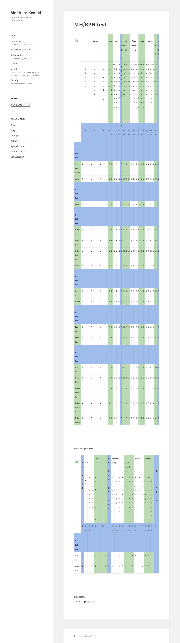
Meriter (14, 63)
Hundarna (23, 43)
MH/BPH (25, 72)
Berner (14, 125)
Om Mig (21, 82)
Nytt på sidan (17, 146)
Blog (13, 130)
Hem (13, 35)
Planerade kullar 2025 (22, 49)
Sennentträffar (18, 151)
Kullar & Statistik (21, 57)
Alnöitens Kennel (26, 12)
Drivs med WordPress (85, 636)
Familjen (15, 135)
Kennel (14, 140)
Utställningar (17, 156)
